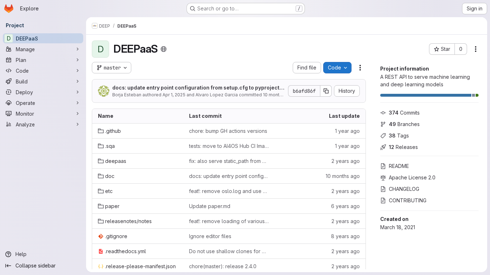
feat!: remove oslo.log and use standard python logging (229, 191)
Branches (404, 124)
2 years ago (345, 161)
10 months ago (278, 94)
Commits (404, 113)
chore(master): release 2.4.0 (222, 266)
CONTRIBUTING (408, 200)
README (399, 166)
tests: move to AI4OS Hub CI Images (229, 146)
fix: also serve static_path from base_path (229, 161)
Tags (399, 135)
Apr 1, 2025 (173, 94)
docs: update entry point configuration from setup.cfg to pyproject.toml (197, 88)
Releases (403, 147)
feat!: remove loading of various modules (229, 221)
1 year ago (347, 131)
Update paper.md (209, 206)
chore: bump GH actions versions (228, 131)
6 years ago (345, 206)
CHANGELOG (404, 189)
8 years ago (345, 236)
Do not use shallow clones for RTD (229, 251)
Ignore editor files (210, 236)
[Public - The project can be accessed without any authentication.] (163, 49)
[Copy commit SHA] (326, 91)
